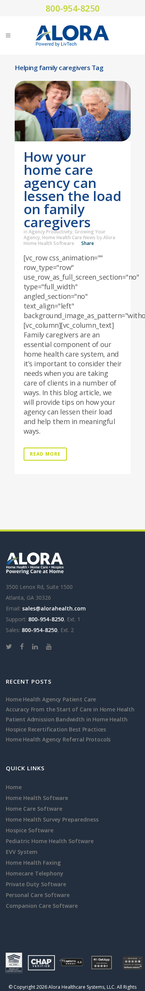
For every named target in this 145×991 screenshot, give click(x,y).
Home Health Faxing (33, 862)
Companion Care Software (42, 905)
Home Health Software (37, 798)
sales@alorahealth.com (54, 608)
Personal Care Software (38, 895)
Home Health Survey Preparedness (52, 819)
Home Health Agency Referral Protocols (58, 739)
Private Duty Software (36, 884)
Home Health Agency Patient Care (51, 699)
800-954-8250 (73, 8)
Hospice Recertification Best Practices (56, 729)
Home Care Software (34, 808)
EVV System (22, 851)
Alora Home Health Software (69, 240)
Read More (45, 454)
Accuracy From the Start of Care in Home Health (70, 709)
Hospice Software (29, 830)
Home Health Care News (69, 237)
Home (14, 787)
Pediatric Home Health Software (50, 841)
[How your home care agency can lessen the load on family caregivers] (73, 111)
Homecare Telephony (34, 873)
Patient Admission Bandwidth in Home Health (67, 719)
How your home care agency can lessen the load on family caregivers (72, 189)
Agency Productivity (50, 231)
